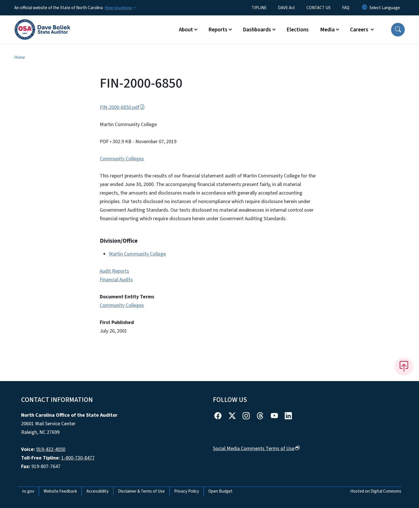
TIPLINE (259, 8)
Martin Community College (137, 254)
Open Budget (220, 491)
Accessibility (97, 491)
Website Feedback (60, 491)
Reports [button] (217, 30)
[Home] (42, 23)
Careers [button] (359, 30)
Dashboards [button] (257, 30)
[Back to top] (403, 366)
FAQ (345, 8)
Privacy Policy (186, 491)
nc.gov (28, 491)
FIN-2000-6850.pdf (119, 107)
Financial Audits (116, 279)
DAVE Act (286, 8)
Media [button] (327, 30)
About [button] (186, 30)
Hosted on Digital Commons (375, 491)
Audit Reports (114, 271)
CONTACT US (318, 8)
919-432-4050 (50, 449)
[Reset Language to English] (364, 7)
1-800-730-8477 (78, 458)
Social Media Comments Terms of (253, 448)
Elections (297, 30)
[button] (398, 30)
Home (19, 57)
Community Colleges (122, 158)
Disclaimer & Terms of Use (141, 491)
